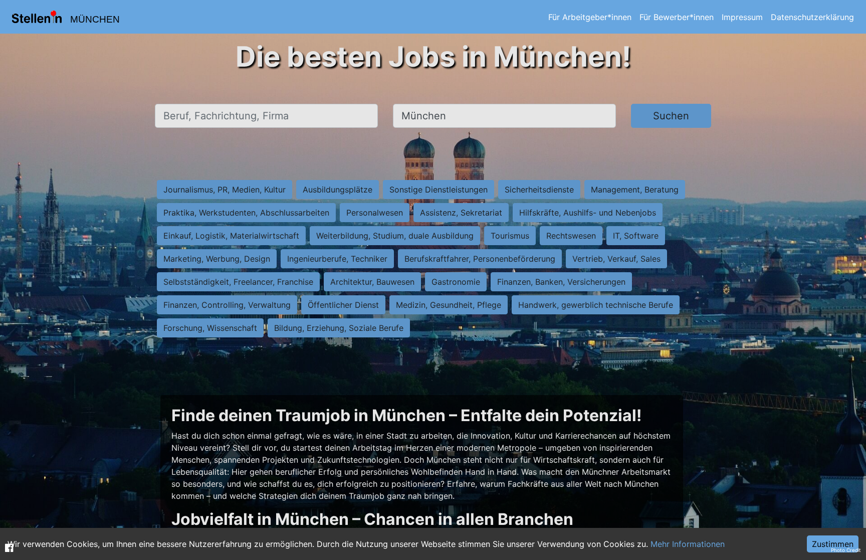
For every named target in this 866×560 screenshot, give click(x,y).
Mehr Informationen (688, 544)
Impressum (742, 17)
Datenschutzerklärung (812, 17)
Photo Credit (846, 550)
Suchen (671, 116)
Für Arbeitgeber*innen (589, 17)
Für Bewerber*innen (676, 17)
